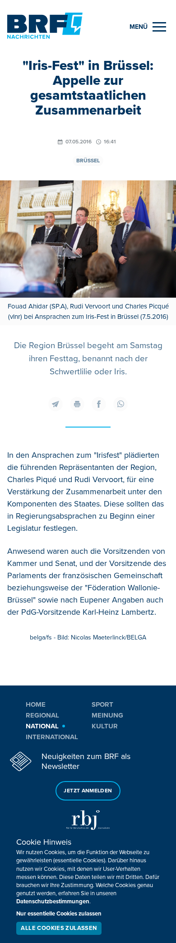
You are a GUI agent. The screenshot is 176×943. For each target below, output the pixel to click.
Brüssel (88, 160)
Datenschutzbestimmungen (52, 901)
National (42, 726)
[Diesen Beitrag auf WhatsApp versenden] (120, 404)
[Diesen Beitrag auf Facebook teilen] (99, 404)
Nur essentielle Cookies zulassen (59, 913)
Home (36, 704)
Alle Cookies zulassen (59, 928)
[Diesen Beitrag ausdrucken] (77, 404)
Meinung (107, 715)
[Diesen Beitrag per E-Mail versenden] (55, 404)
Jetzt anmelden (88, 790)
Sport (102, 704)
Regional (42, 715)
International (52, 737)
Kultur (105, 726)
